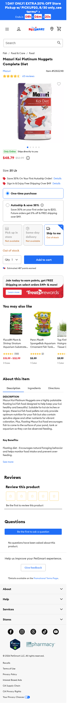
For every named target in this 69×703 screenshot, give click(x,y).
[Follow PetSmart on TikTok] (44, 629)
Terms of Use (9, 666)
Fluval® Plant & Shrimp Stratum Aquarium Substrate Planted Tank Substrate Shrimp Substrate (14, 340)
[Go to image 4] (36, 144)
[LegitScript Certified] (15, 642)
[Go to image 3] (33, 144)
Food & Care (18, 53)
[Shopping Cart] (59, 29)
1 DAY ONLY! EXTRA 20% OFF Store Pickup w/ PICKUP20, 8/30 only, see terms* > (33, 10)
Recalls (6, 660)
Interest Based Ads (12, 677)
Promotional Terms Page (46, 575)
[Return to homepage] (36, 29)
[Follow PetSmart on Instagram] (22, 629)
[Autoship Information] (42, 202)
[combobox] (33, 42)
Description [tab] (13, 385)
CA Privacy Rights (12, 688)
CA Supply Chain (11, 683)
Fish (5, 53)
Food (31, 53)
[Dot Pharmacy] (40, 642)
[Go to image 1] (27, 144)
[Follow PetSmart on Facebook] (10, 629)
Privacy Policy (10, 671)
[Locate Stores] (52, 29)
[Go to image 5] (39, 144)
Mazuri (7, 71)
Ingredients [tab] (34, 385)
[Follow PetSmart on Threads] (33, 629)
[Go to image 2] (30, 144)
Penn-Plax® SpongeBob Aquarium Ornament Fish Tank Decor (43, 340)
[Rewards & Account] (19, 29)
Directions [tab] (54, 385)
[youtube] (56, 629)
